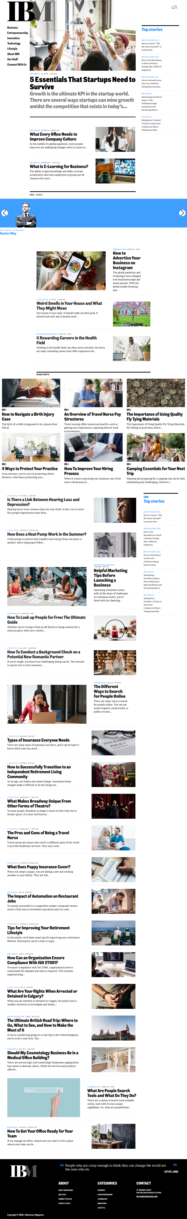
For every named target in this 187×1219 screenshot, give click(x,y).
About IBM (13, 54)
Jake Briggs (26, 954)
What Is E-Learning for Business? (59, 166)
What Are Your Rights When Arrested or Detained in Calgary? (42, 993)
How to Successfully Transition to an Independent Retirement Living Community (39, 771)
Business (12, 27)
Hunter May (8, 233)
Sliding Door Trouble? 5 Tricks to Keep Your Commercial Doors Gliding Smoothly (153, 604)
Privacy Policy (64, 1203)
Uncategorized (150, 40)
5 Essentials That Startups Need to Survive (83, 83)
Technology (13, 43)
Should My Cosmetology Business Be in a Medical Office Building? (42, 1055)
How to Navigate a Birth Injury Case (28, 416)
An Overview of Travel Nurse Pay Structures (92, 416)
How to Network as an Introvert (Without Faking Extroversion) (151, 83)
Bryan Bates (102, 567)
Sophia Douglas (50, 130)
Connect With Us (17, 64)
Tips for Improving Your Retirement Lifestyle (38, 930)
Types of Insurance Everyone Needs (38, 740)
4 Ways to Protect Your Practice (30, 468)
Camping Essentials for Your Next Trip (156, 471)
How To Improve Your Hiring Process (88, 471)
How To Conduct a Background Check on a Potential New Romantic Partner (43, 654)
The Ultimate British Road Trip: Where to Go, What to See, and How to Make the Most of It (42, 1025)
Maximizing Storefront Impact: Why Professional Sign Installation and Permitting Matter (152, 103)
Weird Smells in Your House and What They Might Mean (69, 306)
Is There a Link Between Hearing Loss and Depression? (43, 502)
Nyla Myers (114, 683)
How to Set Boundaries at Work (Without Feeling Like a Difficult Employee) (152, 538)
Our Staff (12, 59)
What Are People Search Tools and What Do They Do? (111, 1093)
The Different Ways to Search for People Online (109, 691)
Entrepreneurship (17, 33)
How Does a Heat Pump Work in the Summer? (46, 534)
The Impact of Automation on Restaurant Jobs (42, 898)
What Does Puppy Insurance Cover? (38, 866)
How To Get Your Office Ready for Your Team (40, 1133)
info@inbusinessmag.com (146, 1196)
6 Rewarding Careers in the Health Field (67, 340)
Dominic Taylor (50, 162)
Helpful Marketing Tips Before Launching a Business (110, 578)
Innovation (13, 38)
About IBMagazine (65, 1190)
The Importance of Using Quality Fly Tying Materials (155, 416)
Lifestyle (12, 48)
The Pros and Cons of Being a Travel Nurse (38, 835)
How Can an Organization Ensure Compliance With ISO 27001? (35, 960)
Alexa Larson (49, 74)
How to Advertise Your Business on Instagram (126, 260)
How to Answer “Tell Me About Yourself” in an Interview (151, 46)
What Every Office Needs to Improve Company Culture (53, 136)
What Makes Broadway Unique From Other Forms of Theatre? (39, 803)
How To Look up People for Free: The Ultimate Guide (46, 620)
